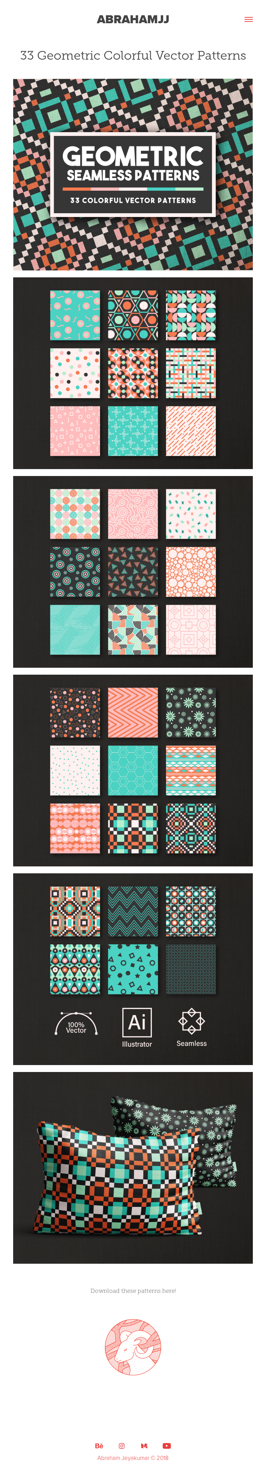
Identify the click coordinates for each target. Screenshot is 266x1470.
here (168, 1291)
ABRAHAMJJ (133, 19)
